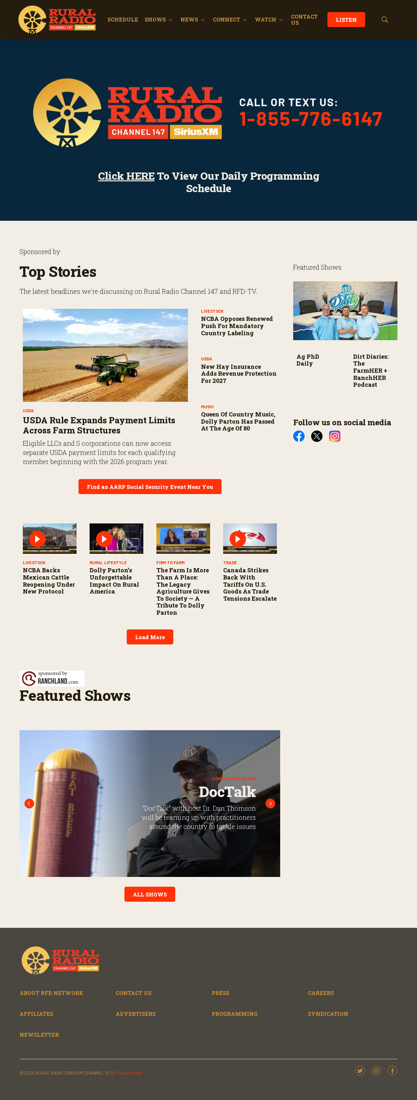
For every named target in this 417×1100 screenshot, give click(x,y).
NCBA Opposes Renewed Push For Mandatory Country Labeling (237, 326)
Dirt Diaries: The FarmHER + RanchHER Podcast (370, 370)
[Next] (270, 803)
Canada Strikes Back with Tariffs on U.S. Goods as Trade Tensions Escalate (250, 584)
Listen (346, 19)
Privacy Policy (128, 1073)
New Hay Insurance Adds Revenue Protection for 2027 (239, 373)
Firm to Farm (170, 562)
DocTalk (221, 791)
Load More (150, 637)
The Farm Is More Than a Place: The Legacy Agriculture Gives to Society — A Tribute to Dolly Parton (182, 591)
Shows (155, 19)
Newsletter (39, 1035)
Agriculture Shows (227, 778)
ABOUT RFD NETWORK (51, 993)
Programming (235, 1014)
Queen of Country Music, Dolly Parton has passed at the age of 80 (238, 421)
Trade (230, 562)
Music (207, 406)
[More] (170, 19)
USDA (28, 410)
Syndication (328, 1014)
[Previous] (29, 803)
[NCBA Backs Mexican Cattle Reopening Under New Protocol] (50, 538)
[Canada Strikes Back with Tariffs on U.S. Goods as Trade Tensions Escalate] (250, 538)
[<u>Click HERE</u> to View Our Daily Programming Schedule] (208, 112)
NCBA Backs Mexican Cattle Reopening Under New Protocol (49, 580)
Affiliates (36, 1014)
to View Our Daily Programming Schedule (208, 182)
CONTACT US (304, 19)
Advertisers (136, 1014)
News (189, 19)
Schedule (123, 19)
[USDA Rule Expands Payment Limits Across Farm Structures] (105, 355)
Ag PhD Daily (307, 360)
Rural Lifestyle (108, 562)
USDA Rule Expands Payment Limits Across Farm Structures (99, 425)
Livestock (212, 311)
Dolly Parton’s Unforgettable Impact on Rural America (114, 580)
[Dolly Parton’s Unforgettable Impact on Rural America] (116, 538)
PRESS (220, 993)
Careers (321, 993)
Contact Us (133, 993)
